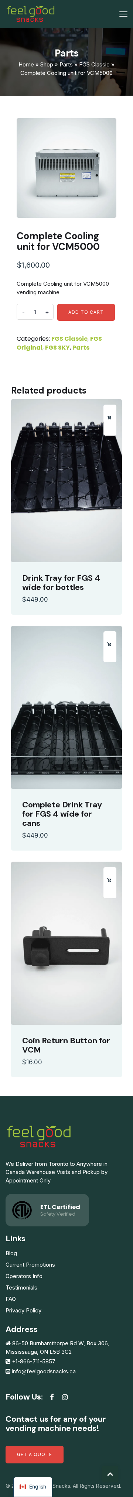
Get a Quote (34, 1454)
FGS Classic (94, 64)
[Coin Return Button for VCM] (66, 943)
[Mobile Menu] (123, 14)
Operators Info (24, 1276)
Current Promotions (30, 1264)
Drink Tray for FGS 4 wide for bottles (61, 583)
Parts (66, 64)
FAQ (11, 1298)
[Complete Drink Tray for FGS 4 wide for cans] (66, 707)
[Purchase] (109, 417)
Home (26, 64)
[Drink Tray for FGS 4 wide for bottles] (66, 480)
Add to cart (86, 312)
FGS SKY (57, 347)
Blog (11, 1253)
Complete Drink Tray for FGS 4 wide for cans (62, 813)
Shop (46, 64)
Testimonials (21, 1287)
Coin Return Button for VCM (66, 1045)
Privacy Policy (23, 1310)
